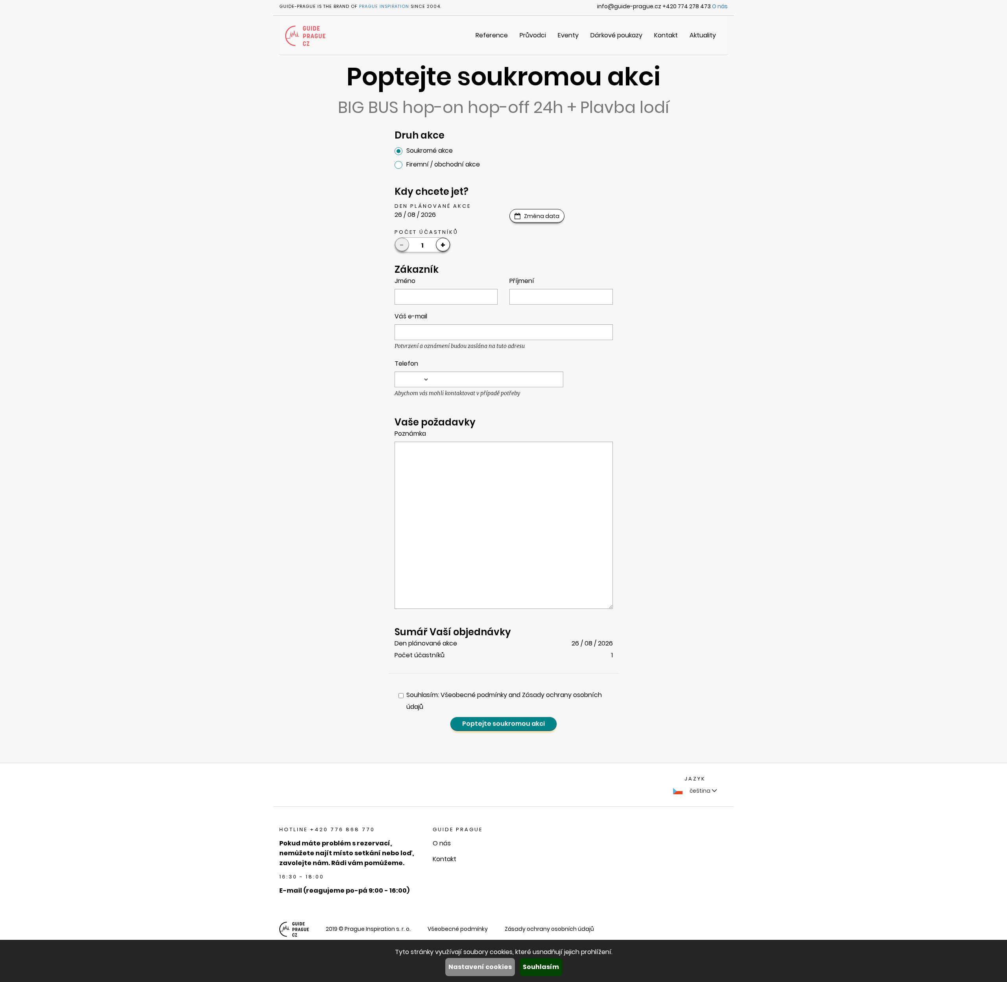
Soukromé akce (429, 150)
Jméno (405, 280)
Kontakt (666, 35)
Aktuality (703, 35)
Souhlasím (541, 966)
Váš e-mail (411, 316)
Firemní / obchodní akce (443, 164)
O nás (720, 6)
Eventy (568, 35)
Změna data (541, 216)
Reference (492, 35)
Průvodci (533, 35)
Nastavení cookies (480, 966)
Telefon (406, 363)
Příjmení (521, 280)
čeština (700, 791)
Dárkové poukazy (616, 35)
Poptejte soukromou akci (503, 723)
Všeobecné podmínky (458, 929)
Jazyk (695, 779)
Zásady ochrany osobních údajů (549, 929)
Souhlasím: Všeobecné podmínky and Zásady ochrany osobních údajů (504, 700)
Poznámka (410, 433)
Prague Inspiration (384, 6)
